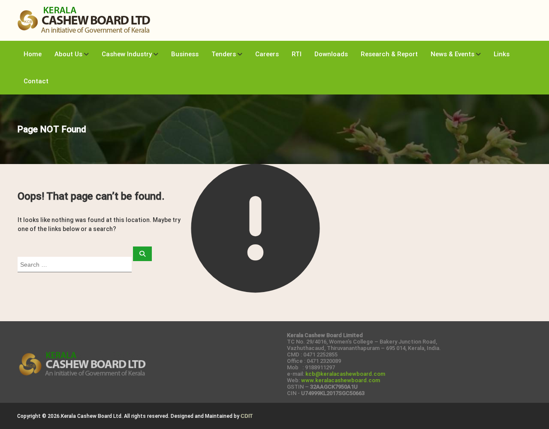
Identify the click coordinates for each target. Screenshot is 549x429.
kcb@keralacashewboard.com (345, 374)
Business (185, 54)
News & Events (452, 54)
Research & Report (389, 54)
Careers (267, 54)
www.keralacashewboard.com (340, 380)
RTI (297, 54)
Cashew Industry (127, 54)
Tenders (223, 54)
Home (33, 54)
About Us (68, 54)
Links (502, 54)
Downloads (331, 54)
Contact (36, 81)
